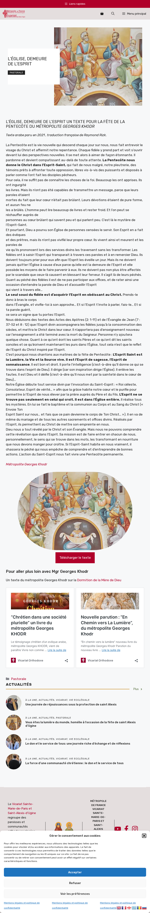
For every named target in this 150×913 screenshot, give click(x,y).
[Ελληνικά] (134, 907)
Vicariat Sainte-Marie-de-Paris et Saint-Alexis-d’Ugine (22, 808)
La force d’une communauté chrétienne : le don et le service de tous (74, 763)
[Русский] (144, 907)
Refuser (75, 883)
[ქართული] (129, 907)
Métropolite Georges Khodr (26, 464)
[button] (144, 836)
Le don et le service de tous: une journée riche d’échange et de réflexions (77, 743)
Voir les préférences (75, 894)
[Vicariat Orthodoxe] (14, 14)
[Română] (139, 907)
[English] (119, 907)
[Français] (124, 907)
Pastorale (16, 72)
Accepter (75, 872)
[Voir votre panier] (101, 14)
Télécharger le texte (75, 557)
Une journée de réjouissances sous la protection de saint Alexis (71, 704)
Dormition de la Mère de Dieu (99, 580)
